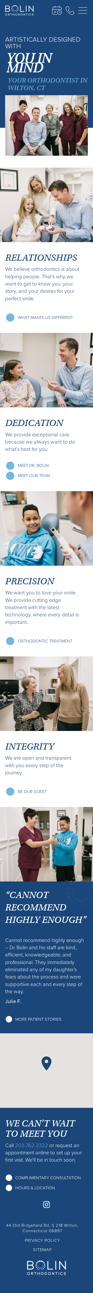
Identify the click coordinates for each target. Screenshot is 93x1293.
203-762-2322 (31, 1145)
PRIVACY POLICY (42, 1240)
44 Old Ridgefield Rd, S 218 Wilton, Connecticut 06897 (42, 1228)
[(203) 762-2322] (70, 10)
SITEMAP (42, 1249)
